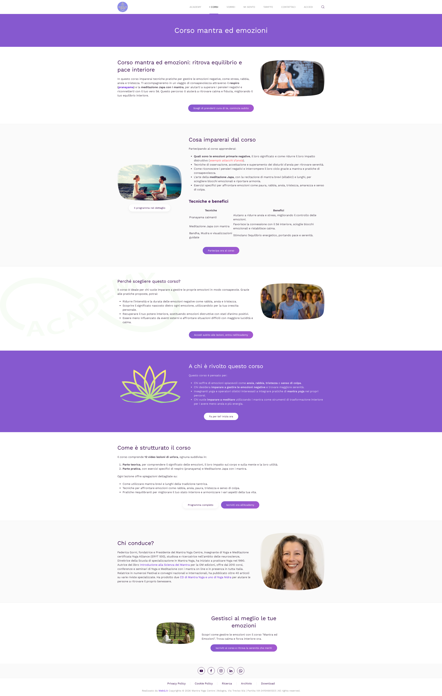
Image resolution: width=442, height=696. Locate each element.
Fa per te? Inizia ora (221, 416)
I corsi (213, 7)
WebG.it (163, 690)
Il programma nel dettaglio (149, 207)
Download (268, 683)
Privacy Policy (176, 683)
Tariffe (268, 7)
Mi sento (249, 7)
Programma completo (200, 505)
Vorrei (231, 7)
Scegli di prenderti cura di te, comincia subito (221, 108)
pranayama (125, 87)
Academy (195, 7)
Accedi (308, 7)
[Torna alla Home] (122, 7)
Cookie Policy (204, 683)
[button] (323, 7)
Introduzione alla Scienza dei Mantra (165, 564)
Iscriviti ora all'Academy (240, 505)
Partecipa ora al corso (221, 250)
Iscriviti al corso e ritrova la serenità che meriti (244, 648)
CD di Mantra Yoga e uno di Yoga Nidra (205, 577)
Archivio (246, 683)
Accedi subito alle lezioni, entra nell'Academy (221, 334)
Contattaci (288, 7)
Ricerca (227, 683)
